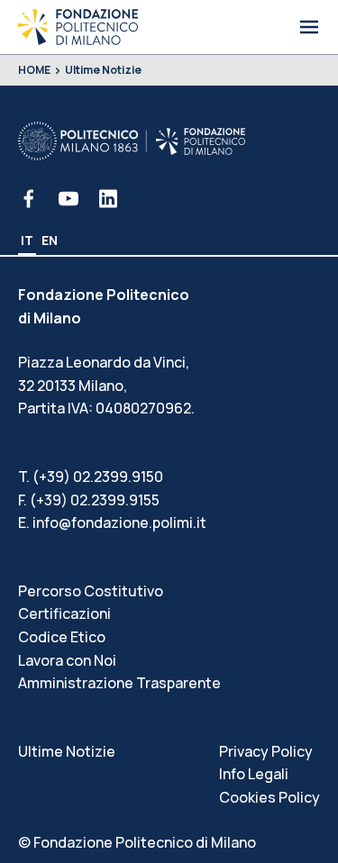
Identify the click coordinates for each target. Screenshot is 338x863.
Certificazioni (64, 613)
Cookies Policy (269, 797)
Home (34, 69)
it (27, 240)
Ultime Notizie (103, 69)
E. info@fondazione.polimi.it (112, 522)
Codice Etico (61, 637)
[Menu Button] (309, 27)
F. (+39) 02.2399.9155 (89, 500)
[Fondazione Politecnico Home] (78, 27)
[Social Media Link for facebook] (29, 198)
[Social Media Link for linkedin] (108, 198)
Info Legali (253, 774)
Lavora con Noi (67, 660)
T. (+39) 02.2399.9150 (90, 476)
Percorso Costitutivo (90, 591)
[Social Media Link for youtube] (68, 198)
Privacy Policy (266, 751)
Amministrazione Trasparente (119, 683)
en (49, 240)
